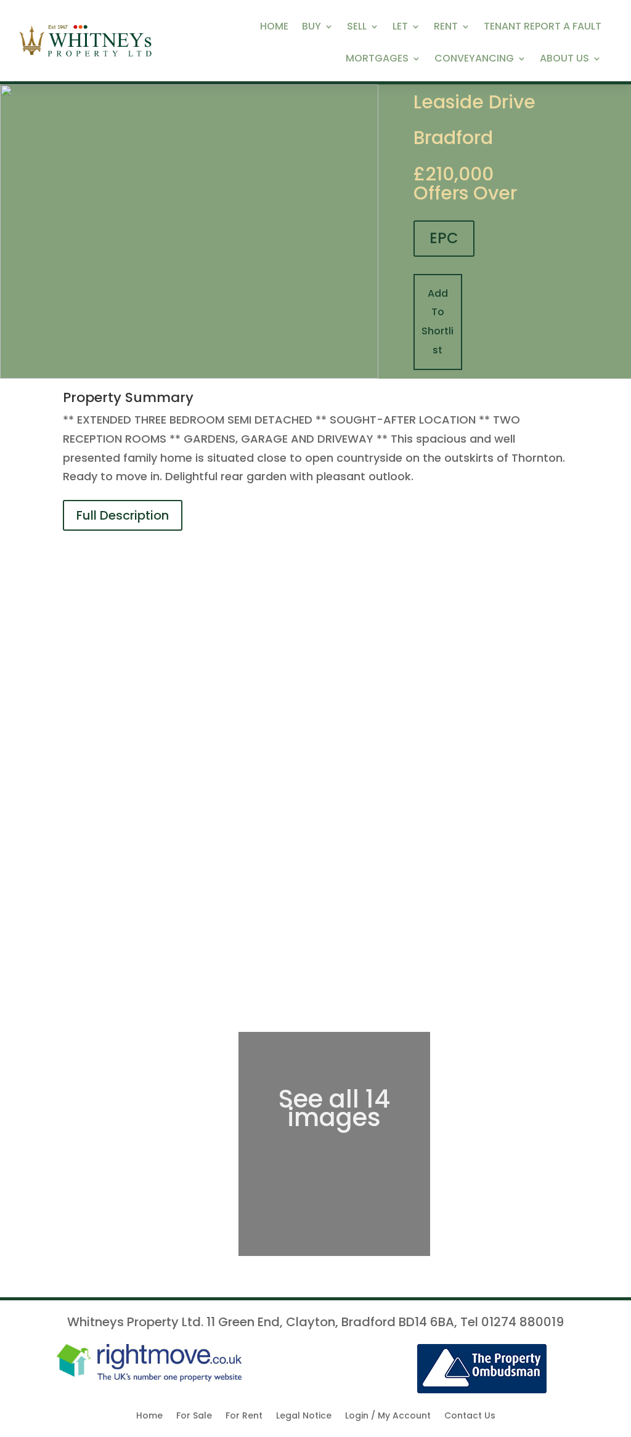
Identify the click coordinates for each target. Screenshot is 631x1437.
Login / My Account (388, 1416)
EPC (443, 238)
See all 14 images (334, 1108)
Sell (357, 27)
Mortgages (377, 59)
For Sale (194, 1416)
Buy (311, 27)
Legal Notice (304, 1416)
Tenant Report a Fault (542, 27)
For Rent (244, 1416)
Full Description (122, 515)
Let (400, 27)
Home (274, 27)
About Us (564, 59)
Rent (446, 27)
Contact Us (469, 1416)
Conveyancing (474, 59)
